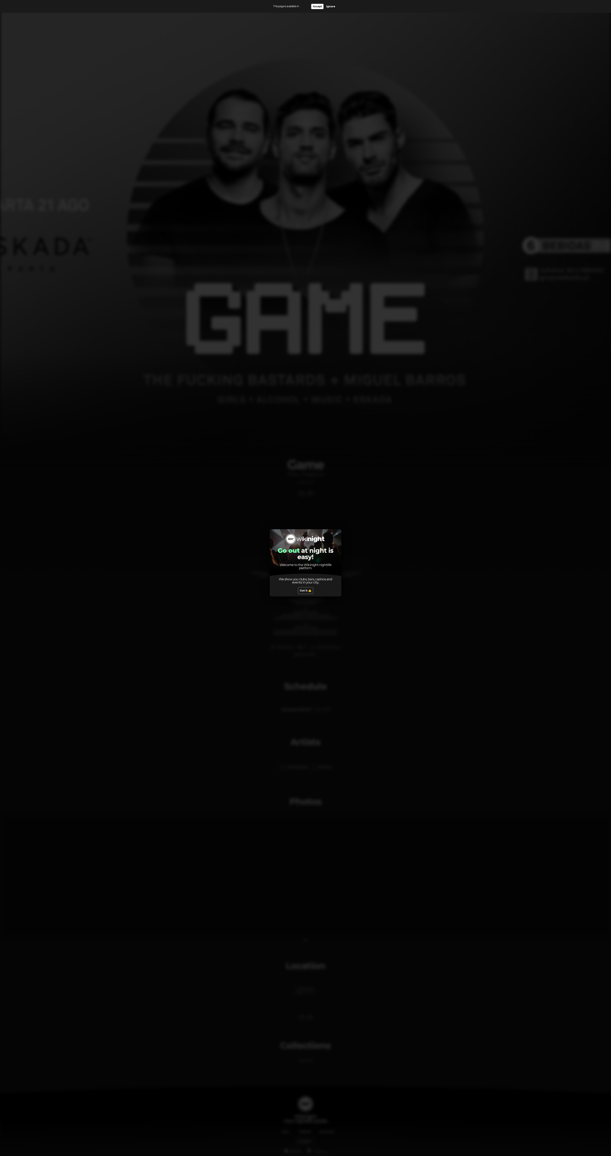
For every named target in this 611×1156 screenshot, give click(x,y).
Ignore (330, 6)
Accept (317, 6)
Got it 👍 (305, 590)
